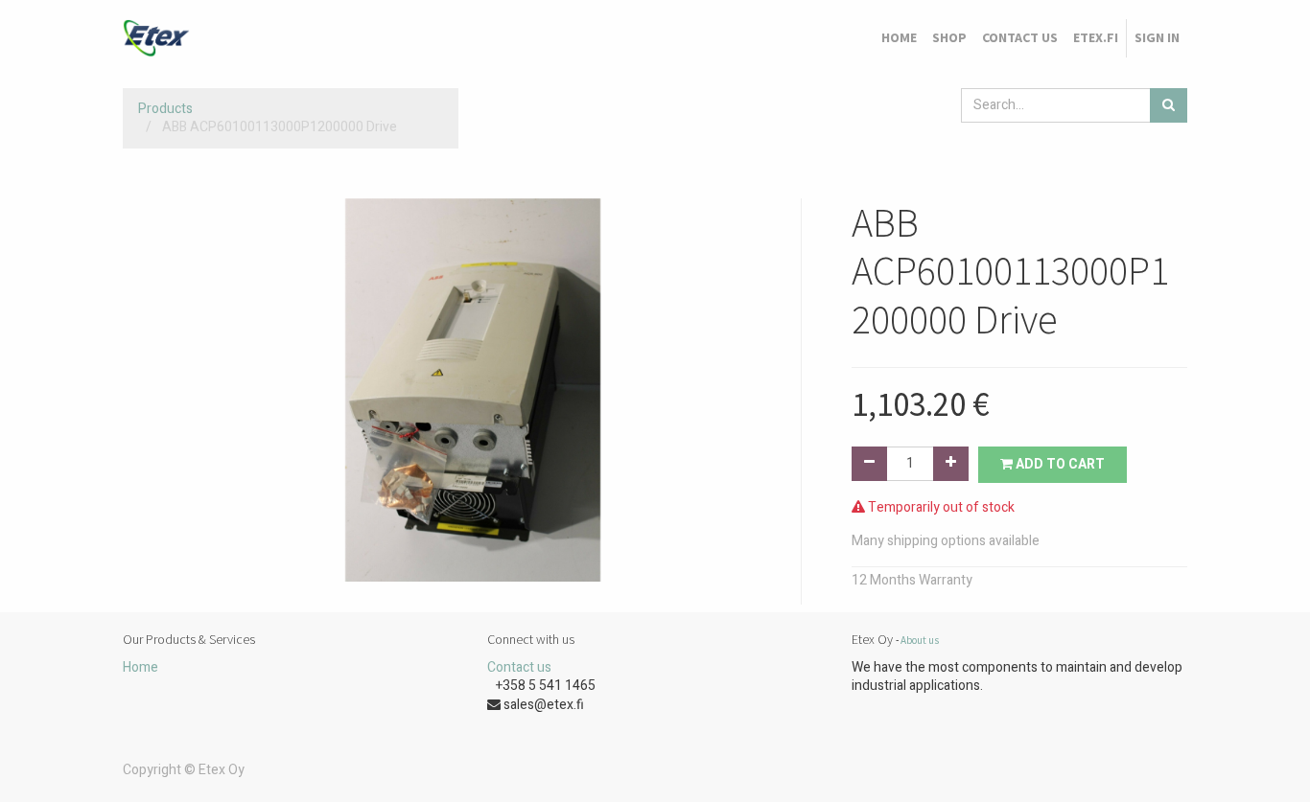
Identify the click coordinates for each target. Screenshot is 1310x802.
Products (165, 109)
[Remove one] (869, 464)
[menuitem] (899, 38)
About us (920, 640)
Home (140, 667)
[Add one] (951, 464)
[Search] (1168, 105)
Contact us (519, 667)
